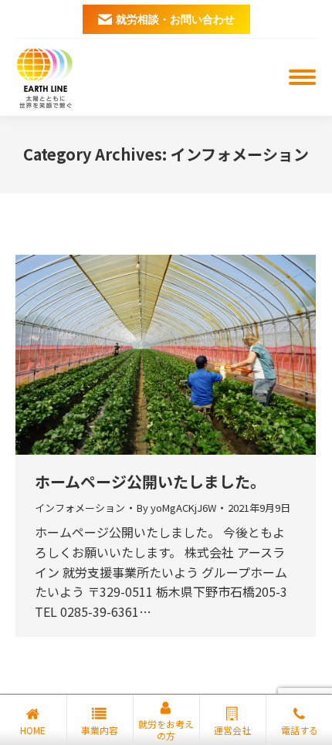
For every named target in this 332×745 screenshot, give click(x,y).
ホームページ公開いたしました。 (150, 481)
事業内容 (99, 730)
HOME (33, 730)
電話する (299, 730)
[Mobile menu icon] (302, 77)
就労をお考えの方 (166, 729)
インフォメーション (80, 507)
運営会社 (232, 730)
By (176, 508)
